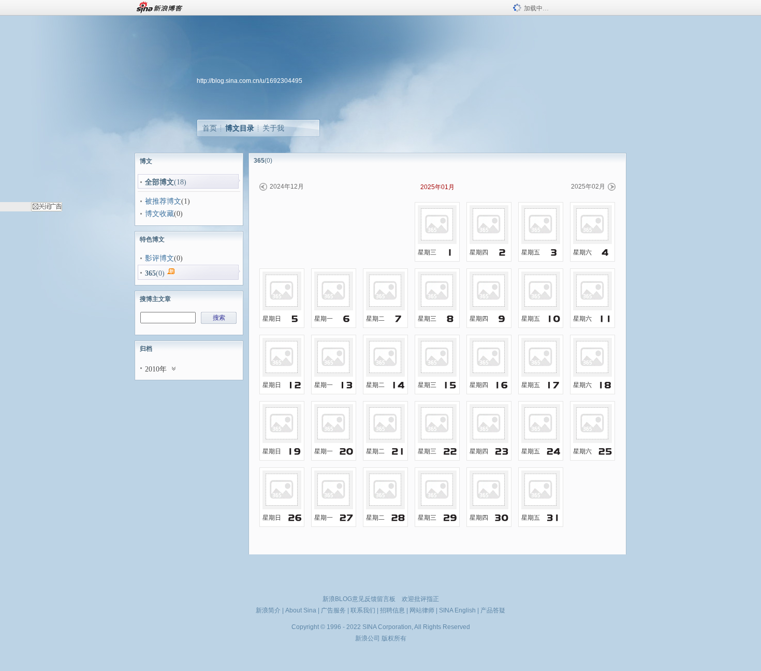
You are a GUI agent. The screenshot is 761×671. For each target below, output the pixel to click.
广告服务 (333, 610)
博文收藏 (159, 214)
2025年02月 (588, 186)
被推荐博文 (163, 201)
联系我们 (362, 610)
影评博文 (159, 258)
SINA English (457, 610)
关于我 (273, 128)
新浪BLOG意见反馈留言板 (359, 599)
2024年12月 (287, 186)
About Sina (300, 610)
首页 (209, 128)
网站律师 (421, 610)
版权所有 (394, 638)
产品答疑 (492, 610)
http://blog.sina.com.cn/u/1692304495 (249, 80)
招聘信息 (392, 610)
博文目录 (239, 128)
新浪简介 (268, 610)
